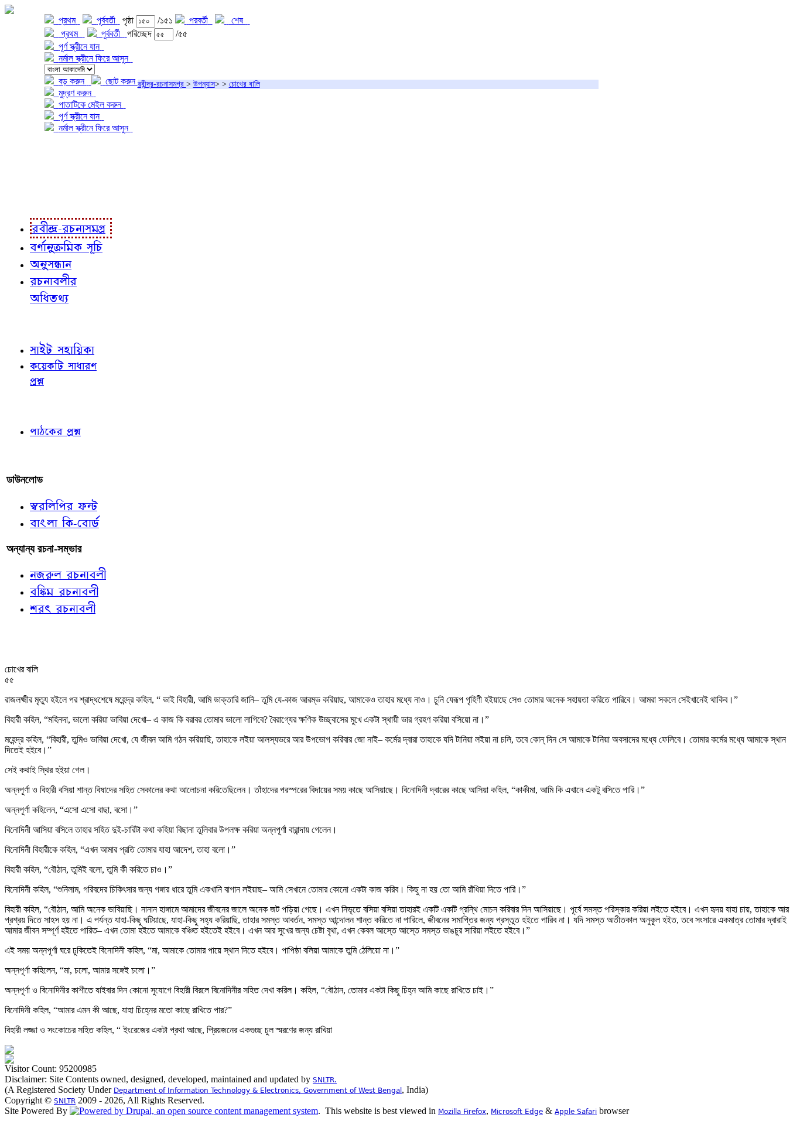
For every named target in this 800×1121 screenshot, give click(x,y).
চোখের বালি (244, 84)
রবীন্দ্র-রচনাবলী (32, 200)
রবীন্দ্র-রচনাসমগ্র (162, 84)
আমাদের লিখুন (31, 455)
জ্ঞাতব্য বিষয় (28, 323)
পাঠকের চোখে (31, 405)
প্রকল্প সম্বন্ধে (33, 152)
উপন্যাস (204, 84)
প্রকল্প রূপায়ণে (32, 176)
